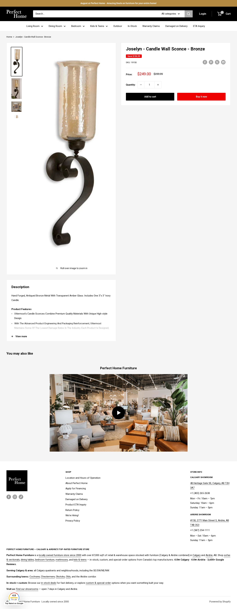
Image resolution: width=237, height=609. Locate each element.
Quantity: (130, 84)
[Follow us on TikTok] (21, 496)
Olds (68, 576)
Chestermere (48, 576)
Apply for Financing (75, 488)
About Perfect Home (76, 483)
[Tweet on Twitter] (217, 62)
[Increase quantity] (158, 84)
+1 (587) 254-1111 (200, 530)
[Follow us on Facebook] (8, 496)
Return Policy (72, 510)
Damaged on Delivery (176, 26)
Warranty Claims (151, 26)
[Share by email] (223, 62)
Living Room (33, 26)
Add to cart (150, 96)
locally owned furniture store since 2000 (60, 555)
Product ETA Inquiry (75, 504)
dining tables (27, 559)
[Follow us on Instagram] (15, 496)
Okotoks (60, 576)
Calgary (197, 555)
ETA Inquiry (199, 26)
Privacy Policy (72, 520)
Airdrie (209, 555)
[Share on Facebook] (205, 62)
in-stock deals (48, 582)
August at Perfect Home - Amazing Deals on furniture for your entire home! (118, 3)
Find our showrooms (27, 589)
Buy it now (201, 96)
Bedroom (76, 26)
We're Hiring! (72, 515)
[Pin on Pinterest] (211, 62)
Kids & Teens (97, 26)
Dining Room (55, 26)
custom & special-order (98, 582)
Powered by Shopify (220, 601)
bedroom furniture (44, 559)
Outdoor (117, 26)
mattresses (62, 559)
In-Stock (132, 26)
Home (9, 37)
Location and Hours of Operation (82, 477)
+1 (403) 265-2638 (200, 493)
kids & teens (80, 559)
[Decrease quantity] (141, 84)
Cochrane (35, 576)
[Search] (189, 13)
